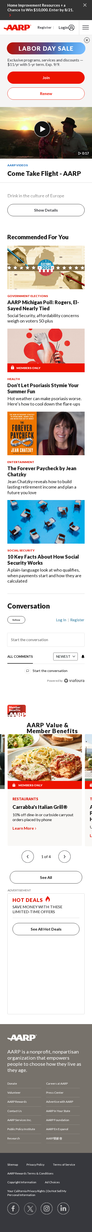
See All (46, 877)
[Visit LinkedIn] (63, 1209)
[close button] (87, 40)
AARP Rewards (17, 1101)
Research (13, 1138)
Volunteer (14, 1092)
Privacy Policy (35, 1164)
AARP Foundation (57, 1120)
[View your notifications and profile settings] (82, 656)
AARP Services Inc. (19, 1120)
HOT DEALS (28, 900)
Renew (46, 93)
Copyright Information (21, 1182)
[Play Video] (42, 129)
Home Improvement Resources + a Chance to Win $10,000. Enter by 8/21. (40, 7)
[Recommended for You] (46, 267)
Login (63, 27)
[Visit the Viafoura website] (74, 681)
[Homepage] (17, 27)
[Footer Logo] (46, 1037)
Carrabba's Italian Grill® (40, 807)
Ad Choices (52, 1182)
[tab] (20, 657)
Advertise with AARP (59, 1101)
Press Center (55, 1092)
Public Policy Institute (21, 1129)
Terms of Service (64, 1164)
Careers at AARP (57, 1083)
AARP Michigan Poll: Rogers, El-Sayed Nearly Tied (43, 305)
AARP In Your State (58, 1111)
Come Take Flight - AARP (44, 173)
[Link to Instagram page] (47, 1209)
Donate (12, 1083)
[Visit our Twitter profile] (30, 1209)
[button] (28, 856)
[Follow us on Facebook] (13, 1209)
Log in (61, 620)
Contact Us (14, 1111)
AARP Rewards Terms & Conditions (30, 1173)
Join (46, 77)
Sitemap (12, 1164)
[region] (46, 648)
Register (45, 27)
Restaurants (25, 799)
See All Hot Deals (46, 929)
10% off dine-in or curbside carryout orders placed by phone (43, 817)
